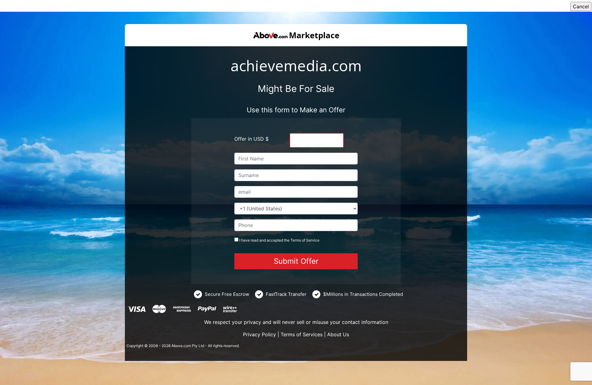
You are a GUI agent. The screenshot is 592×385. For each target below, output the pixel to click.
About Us (338, 334)
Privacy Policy (259, 334)
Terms (295, 240)
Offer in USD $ (251, 139)
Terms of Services (302, 334)
